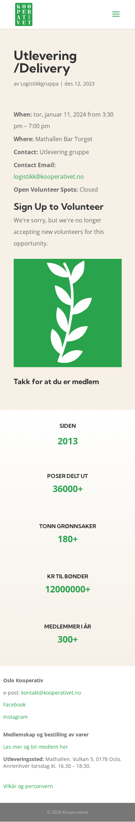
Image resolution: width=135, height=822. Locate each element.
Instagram (15, 716)
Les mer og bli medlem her (35, 746)
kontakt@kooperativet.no (51, 692)
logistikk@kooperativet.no (49, 177)
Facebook (14, 704)
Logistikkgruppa (40, 83)
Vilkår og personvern (28, 786)
